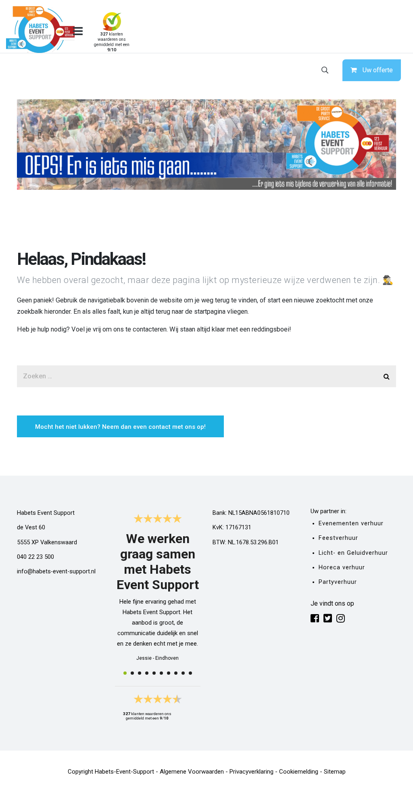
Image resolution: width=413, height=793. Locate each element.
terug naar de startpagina (190, 311)
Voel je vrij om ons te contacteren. (119, 329)
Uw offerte (378, 70)
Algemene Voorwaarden (192, 771)
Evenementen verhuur (351, 523)
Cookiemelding (298, 771)
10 (190, 673)
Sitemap (335, 771)
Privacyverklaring (251, 771)
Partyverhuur (338, 582)
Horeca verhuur (342, 567)
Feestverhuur (338, 538)
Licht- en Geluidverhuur (353, 553)
